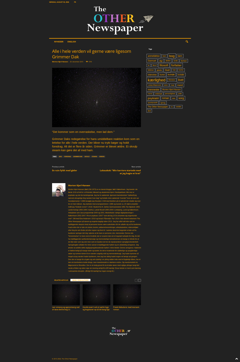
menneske (153, 89)
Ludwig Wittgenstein (154, 85)
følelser (151, 70)
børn (180, 56)
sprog (162, 103)
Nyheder (58, 41)
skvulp (87, 156)
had (174, 70)
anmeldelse (154, 55)
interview (152, 74)
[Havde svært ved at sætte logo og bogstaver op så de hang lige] (96, 294)
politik (180, 93)
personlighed (170, 93)
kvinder (181, 75)
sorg (181, 98)
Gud (167, 70)
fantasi (184, 61)
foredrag (67, 156)
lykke (166, 85)
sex (173, 98)
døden (168, 61)
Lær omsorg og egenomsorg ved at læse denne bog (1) (65, 308)
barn (164, 56)
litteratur (171, 80)
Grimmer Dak (77, 156)
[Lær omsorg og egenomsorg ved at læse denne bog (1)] (66, 294)
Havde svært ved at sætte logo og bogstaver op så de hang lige (96, 308)
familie (176, 61)
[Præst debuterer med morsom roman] (127, 294)
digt (160, 61)
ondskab (158, 94)
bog (60, 156)
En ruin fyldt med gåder (64, 170)
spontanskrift (152, 103)
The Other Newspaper (158, 107)
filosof (155, 65)
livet (180, 80)
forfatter (176, 65)
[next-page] (139, 280)
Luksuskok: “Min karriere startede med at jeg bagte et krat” (120, 172)
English (72, 41)
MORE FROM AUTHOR (80, 280)
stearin (94, 156)
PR (75, 2)
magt (172, 85)
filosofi (164, 65)
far (149, 65)
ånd (149, 111)
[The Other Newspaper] (120, 21)
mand (180, 85)
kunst (162, 74)
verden (101, 156)
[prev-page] (136, 280)
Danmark (152, 61)
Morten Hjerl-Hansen (60, 62)
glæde (159, 70)
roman (165, 98)
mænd (150, 93)
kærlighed (156, 80)
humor (181, 70)
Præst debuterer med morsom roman (126, 308)
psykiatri (153, 98)
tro (172, 107)
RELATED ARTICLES (61, 280)
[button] (187, 42)
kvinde (171, 74)
